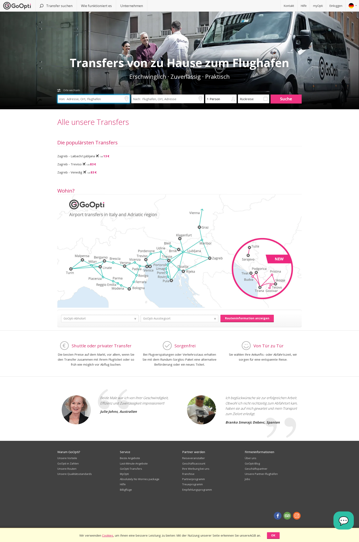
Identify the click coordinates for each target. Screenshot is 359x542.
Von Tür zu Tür (268, 346)
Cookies (107, 535)
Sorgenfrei (185, 346)
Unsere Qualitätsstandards (74, 474)
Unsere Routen (66, 469)
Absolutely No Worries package (139, 479)
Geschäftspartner (256, 469)
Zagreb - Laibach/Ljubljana (83, 156)
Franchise (188, 474)
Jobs (247, 479)
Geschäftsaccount (193, 463)
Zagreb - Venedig (77, 172)
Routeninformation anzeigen (247, 318)
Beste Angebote (130, 458)
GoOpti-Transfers (131, 469)
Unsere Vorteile (67, 458)
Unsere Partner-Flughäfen (261, 474)
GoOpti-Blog (252, 463)
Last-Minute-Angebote (134, 463)
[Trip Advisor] (287, 516)
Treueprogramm (192, 484)
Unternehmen (131, 5)
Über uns (250, 458)
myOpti (318, 6)
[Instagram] (297, 516)
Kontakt (289, 6)
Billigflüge (126, 490)
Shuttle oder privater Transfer (102, 346)
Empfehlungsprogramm (197, 490)
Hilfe (304, 6)
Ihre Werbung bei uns (195, 469)
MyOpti (124, 474)
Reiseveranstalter (193, 458)
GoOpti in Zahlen (68, 463)
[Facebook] (278, 516)
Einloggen (335, 6)
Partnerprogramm (193, 479)
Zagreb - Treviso (76, 164)
